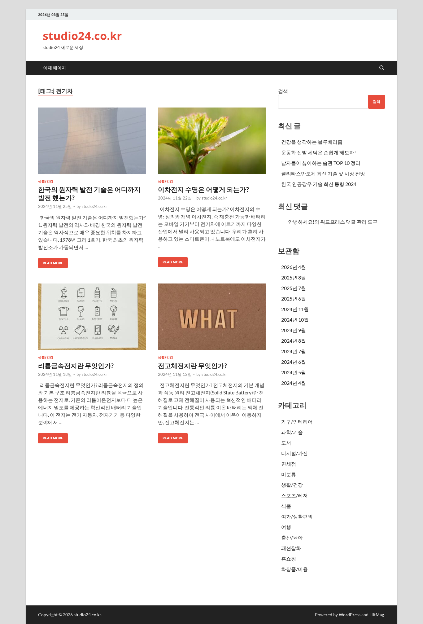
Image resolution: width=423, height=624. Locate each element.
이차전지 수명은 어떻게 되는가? (203, 189)
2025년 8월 (293, 277)
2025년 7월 (293, 288)
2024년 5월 (293, 372)
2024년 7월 (293, 351)
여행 (286, 527)
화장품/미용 (294, 569)
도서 (286, 443)
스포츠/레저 (294, 495)
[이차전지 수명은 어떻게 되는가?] (212, 141)
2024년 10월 (295, 320)
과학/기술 (292, 432)
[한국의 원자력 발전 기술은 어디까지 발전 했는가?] (92, 141)
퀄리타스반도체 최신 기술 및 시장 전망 (323, 173)
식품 (286, 506)
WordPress (349, 614)
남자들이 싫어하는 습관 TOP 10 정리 (320, 163)
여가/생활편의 (297, 516)
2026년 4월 (293, 267)
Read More (50, 261)
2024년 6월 (293, 362)
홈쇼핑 (288, 558)
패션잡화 (291, 548)
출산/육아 (292, 537)
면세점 (288, 464)
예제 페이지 (54, 67)
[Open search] (381, 68)
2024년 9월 (293, 330)
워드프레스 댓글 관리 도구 (348, 222)
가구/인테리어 (297, 421)
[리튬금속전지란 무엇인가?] (92, 316)
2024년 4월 (293, 383)
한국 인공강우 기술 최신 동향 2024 (318, 184)
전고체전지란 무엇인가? (192, 365)
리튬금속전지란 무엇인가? (76, 365)
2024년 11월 (295, 309)
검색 (283, 91)
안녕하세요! (301, 222)
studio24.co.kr (82, 35)
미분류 (288, 474)
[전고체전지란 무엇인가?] (212, 316)
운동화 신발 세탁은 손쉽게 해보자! (318, 152)
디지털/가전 (294, 453)
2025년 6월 (293, 298)
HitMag (376, 614)
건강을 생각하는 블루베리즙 (311, 142)
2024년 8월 (293, 341)
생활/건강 (45, 181)
